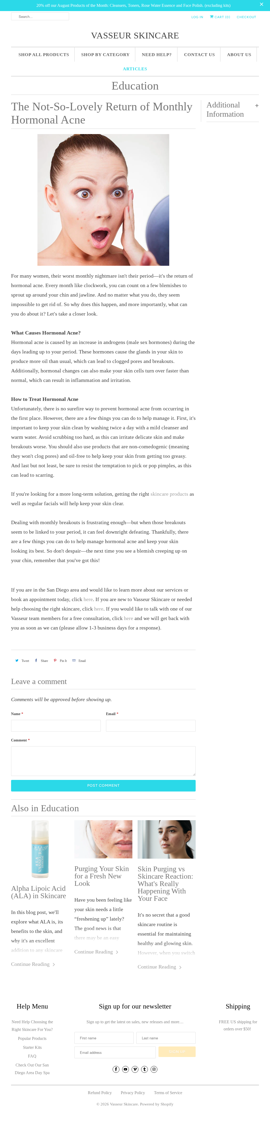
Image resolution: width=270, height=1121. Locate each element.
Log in (197, 17)
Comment (20, 740)
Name (17, 714)
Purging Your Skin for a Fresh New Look (101, 876)
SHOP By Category (105, 54)
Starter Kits (32, 1047)
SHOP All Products (43, 54)
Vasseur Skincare (135, 35)
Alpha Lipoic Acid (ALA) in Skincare (38, 892)
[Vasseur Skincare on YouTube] (125, 1069)
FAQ (32, 1056)
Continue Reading (31, 964)
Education (135, 85)
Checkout (246, 17)
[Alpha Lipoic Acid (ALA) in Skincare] (40, 849)
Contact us (199, 54)
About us (239, 54)
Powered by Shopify (156, 1104)
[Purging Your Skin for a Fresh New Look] (103, 839)
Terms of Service (168, 1092)
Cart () (222, 17)
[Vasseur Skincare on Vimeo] (135, 1069)
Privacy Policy (133, 1092)
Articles (135, 68)
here (88, 599)
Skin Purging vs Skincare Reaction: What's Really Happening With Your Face (165, 883)
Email (112, 714)
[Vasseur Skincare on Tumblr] (144, 1069)
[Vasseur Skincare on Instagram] (154, 1069)
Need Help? (157, 54)
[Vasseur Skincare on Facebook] (116, 1069)
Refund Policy (100, 1092)
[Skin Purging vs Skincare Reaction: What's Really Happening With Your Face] (167, 839)
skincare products (169, 494)
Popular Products (32, 1038)
